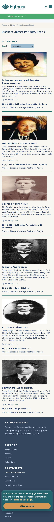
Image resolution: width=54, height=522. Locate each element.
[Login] (46, 7)
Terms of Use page (22, 499)
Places (8, 458)
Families (8, 453)
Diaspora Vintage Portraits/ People (26, 107)
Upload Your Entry (15, 16)
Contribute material (15, 472)
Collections (10, 462)
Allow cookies (27, 506)
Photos (4, 25)
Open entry (8, 100)
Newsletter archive (13, 485)
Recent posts (11, 449)
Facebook (9, 513)
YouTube (9, 517)
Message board (11, 476)
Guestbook (10, 481)
